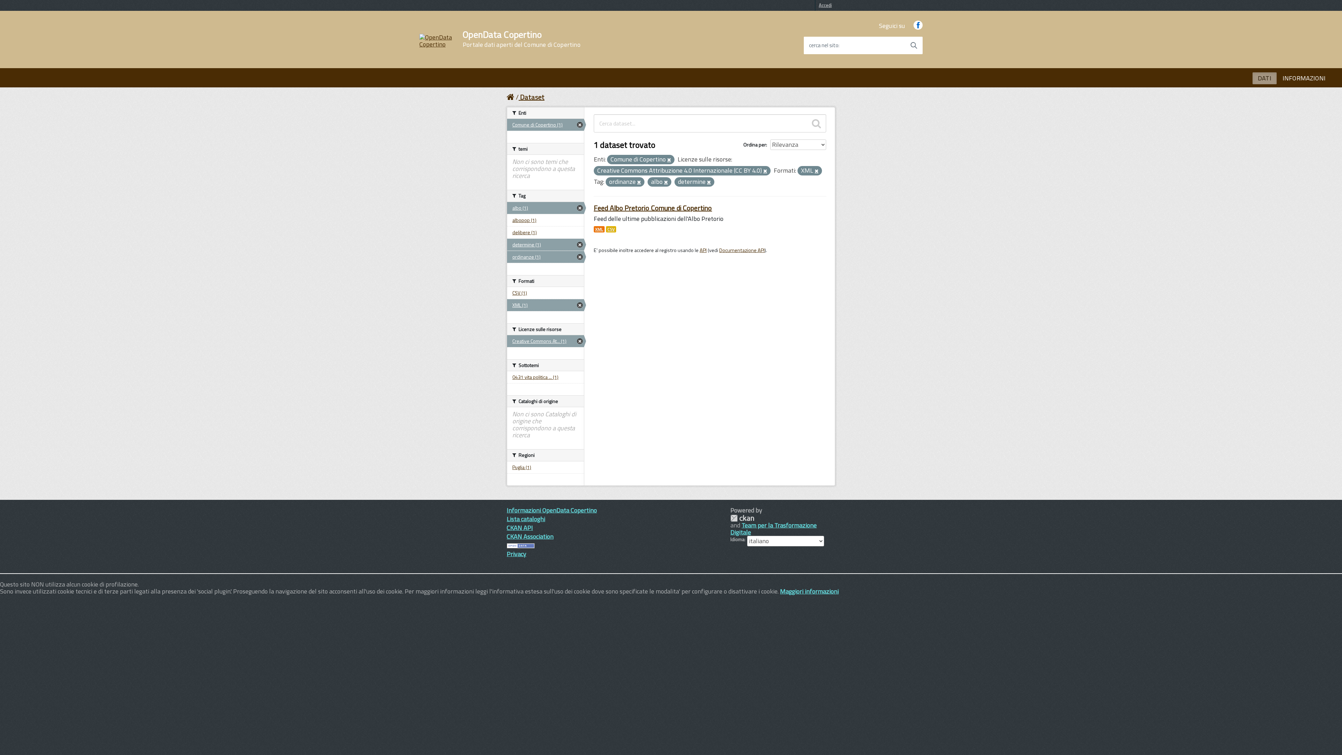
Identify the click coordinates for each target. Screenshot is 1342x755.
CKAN (742, 518)
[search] (816, 123)
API (703, 250)
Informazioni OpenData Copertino (552, 510)
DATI (1264, 78)
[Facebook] (918, 25)
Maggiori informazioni (809, 591)
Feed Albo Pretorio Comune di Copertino (653, 207)
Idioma (737, 539)
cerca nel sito (823, 45)
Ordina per (754, 144)
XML (599, 229)
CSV (611, 229)
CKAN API (520, 527)
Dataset (532, 97)
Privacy (516, 554)
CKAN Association (530, 536)
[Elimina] (669, 160)
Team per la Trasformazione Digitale (773, 528)
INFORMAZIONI (1304, 78)
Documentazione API (742, 250)
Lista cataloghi (526, 519)
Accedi (825, 5)
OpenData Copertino (521, 39)
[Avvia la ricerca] (914, 45)
